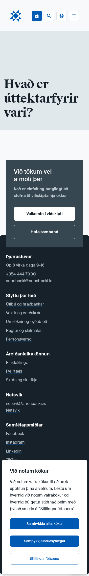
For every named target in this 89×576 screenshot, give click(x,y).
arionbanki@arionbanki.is (29, 280)
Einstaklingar (18, 362)
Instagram (15, 442)
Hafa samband (44, 231)
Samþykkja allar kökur (44, 523)
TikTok (12, 459)
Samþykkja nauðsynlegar (44, 541)
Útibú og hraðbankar (25, 304)
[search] (49, 16)
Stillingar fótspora (44, 558)
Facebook (15, 433)
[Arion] (16, 16)
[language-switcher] (61, 16)
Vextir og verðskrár (23, 312)
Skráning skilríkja (21, 380)
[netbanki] (37, 16)
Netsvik (13, 410)
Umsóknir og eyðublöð (26, 321)
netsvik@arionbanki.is (26, 403)
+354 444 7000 (21, 274)
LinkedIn (14, 451)
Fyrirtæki (14, 371)
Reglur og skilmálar (24, 330)
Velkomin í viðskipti (44, 213)
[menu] (74, 16)
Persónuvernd (19, 339)
